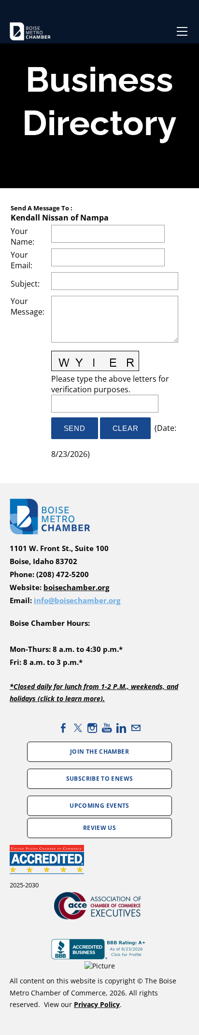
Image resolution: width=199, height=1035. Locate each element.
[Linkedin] (121, 727)
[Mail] (136, 727)
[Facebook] (63, 727)
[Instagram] (92, 727)
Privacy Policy (97, 1004)
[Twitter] (78, 727)
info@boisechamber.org (77, 600)
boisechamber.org (76, 587)
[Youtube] (107, 727)
